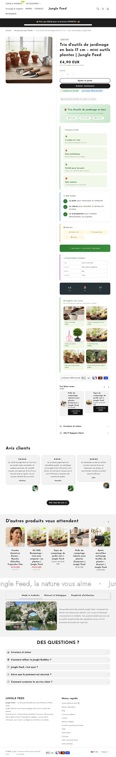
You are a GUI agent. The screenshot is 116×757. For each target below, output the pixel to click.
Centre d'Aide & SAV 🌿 (71, 703)
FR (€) (96, 752)
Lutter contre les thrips (70, 740)
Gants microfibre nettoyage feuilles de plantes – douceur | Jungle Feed (101, 559)
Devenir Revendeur (69, 707)
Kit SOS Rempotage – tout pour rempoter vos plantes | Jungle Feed (36, 557)
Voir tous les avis (56, 502)
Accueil (8, 30)
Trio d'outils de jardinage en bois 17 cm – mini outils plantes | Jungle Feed (63, 30)
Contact (64, 718)
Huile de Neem (67, 744)
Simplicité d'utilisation (82, 595)
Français (104, 752)
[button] (97, 8)
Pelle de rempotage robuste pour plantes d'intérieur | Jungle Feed (74, 399)
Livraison (69, 65)
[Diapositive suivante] (50, 59)
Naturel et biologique (55, 595)
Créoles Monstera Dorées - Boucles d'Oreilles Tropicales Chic (15, 557)
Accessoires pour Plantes (23, 30)
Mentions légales (68, 721)
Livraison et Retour (68, 714)
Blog (63, 710)
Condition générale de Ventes (72, 725)
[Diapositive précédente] (9, 59)
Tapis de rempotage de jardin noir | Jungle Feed (99, 396)
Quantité (62, 70)
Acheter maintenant (85, 86)
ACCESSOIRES (32, 3)
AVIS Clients (66, 732)
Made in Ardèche (31, 595)
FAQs (64, 729)
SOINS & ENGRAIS (14, 3)
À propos (65, 736)
